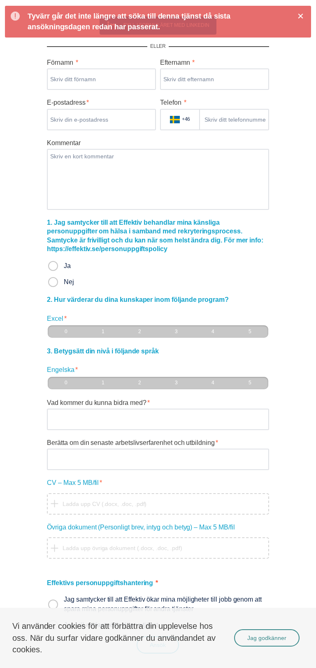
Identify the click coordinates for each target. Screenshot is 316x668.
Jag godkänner (266, 638)
